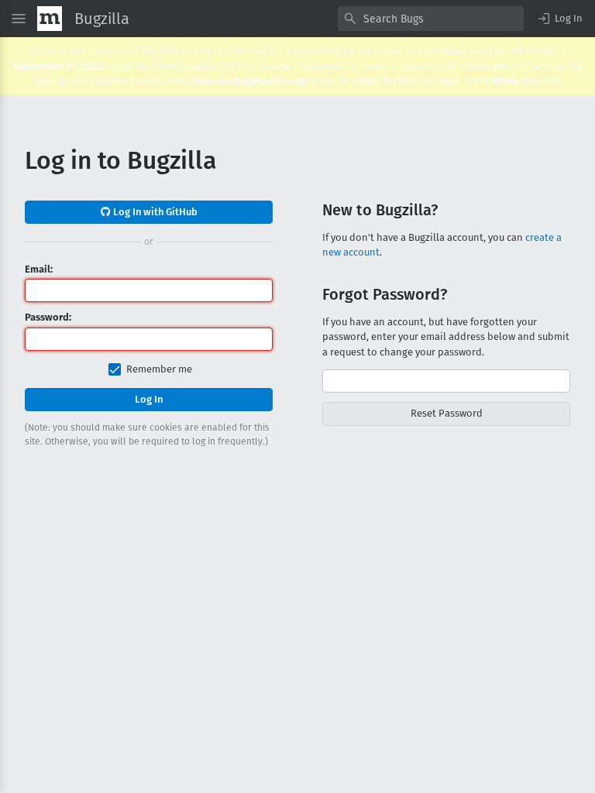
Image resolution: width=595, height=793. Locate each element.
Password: (48, 317)
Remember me (159, 369)
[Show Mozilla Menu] (49, 18)
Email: (39, 269)
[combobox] (431, 18)
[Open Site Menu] (18, 18)
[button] (559, 18)
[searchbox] (431, 18)
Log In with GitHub (154, 212)
